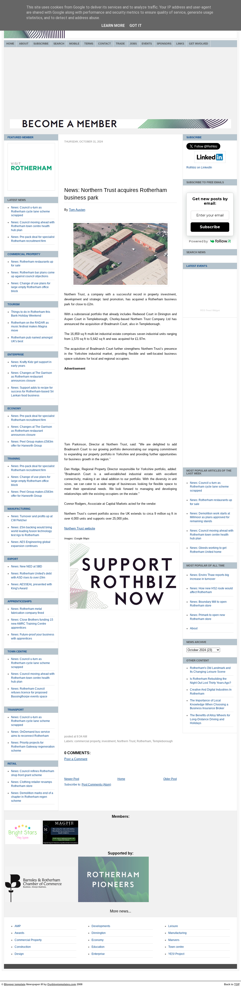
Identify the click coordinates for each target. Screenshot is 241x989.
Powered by (198, 241)
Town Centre (17, 651)
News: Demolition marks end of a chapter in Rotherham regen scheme (32, 796)
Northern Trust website (79, 528)
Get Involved (198, 43)
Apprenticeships (20, 601)
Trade (120, 43)
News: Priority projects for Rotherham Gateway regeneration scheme (33, 746)
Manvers (173, 940)
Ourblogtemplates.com (61, 984)
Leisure (173, 926)
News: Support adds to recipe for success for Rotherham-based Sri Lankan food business (32, 391)
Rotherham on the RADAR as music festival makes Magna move (30, 326)
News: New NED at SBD (26, 566)
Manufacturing (19, 508)
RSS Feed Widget (210, 310)
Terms (88, 43)
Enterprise (16, 354)
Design (19, 954)
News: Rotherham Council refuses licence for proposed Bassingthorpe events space (29, 692)
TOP (237, 984)
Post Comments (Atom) (96, 784)
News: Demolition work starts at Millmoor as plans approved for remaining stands (210, 517)
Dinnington (99, 933)
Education (98, 946)
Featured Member (20, 137)
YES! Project (176, 954)
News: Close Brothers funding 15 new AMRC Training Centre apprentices (32, 623)
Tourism (14, 304)
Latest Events (196, 266)
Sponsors (164, 43)
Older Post (170, 779)
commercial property (87, 741)
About (23, 43)
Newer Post (71, 779)
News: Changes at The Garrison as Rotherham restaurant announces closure (31, 376)
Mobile (74, 43)
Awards (19, 933)
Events (147, 43)
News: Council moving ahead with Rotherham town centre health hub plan (33, 226)
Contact (104, 43)
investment (109, 741)
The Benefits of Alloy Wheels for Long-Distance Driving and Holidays (210, 719)
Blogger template (14, 984)
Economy (14, 408)
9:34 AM (82, 736)
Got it (135, 25)
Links (180, 43)
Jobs (133, 43)
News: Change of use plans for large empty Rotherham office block (30, 287)
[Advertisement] (120, 84)
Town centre (176, 946)
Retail (12, 763)
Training (14, 458)
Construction (23, 946)
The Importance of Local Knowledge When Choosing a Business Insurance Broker (209, 704)
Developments (101, 926)
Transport (16, 709)
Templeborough (163, 741)
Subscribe (40, 43)
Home (10, 43)
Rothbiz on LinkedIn (199, 167)
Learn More (113, 25)
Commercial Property (24, 254)
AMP (18, 926)
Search (58, 43)
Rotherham (144, 741)
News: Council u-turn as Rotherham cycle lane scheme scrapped (30, 211)
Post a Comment (75, 759)
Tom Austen (77, 210)
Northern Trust (126, 741)
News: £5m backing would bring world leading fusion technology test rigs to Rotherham (31, 531)
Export (13, 559)
